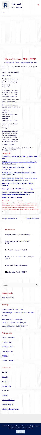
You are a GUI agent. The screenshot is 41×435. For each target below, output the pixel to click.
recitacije (26, 62)
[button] (38, 5)
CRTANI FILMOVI (8, 360)
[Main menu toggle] (4, 12)
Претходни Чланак (9, 218)
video (35, 62)
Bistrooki (16, 4)
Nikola (4, 381)
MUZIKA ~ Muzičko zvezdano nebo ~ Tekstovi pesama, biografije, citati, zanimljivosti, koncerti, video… (18, 193)
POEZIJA (5, 356)
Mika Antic (7, 62)
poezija (21, 62)
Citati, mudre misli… (8, 351)
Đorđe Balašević (7, 342)
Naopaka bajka (6, 386)
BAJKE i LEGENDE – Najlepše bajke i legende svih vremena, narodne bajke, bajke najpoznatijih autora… (19, 179)
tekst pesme (31, 62)
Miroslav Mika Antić (15, 62)
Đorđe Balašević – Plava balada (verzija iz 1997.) (19, 257)
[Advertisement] (20, 35)
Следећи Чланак (32, 218)
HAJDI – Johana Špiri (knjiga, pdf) (12, 309)
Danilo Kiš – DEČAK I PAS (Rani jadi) (14, 322)
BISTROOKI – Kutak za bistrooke (12, 197)
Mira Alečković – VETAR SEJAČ (12, 319)
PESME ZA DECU (8, 347)
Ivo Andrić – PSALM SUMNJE (16, 250)
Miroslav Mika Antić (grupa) (10, 409)
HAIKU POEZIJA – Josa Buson (16, 265)
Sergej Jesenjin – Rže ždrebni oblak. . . (18, 234)
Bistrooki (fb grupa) (8, 404)
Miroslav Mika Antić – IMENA (16, 272)
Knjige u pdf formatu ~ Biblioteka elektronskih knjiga (17, 189)
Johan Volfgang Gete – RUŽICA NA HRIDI (18, 242)
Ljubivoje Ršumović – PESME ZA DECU (15, 326)
